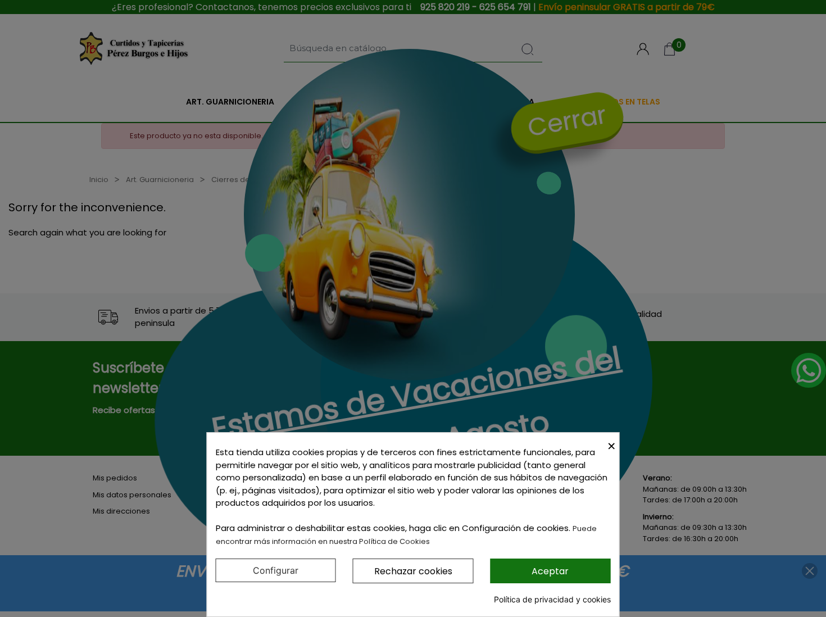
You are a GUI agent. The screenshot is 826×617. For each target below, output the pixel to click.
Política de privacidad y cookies (552, 599)
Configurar (275, 570)
